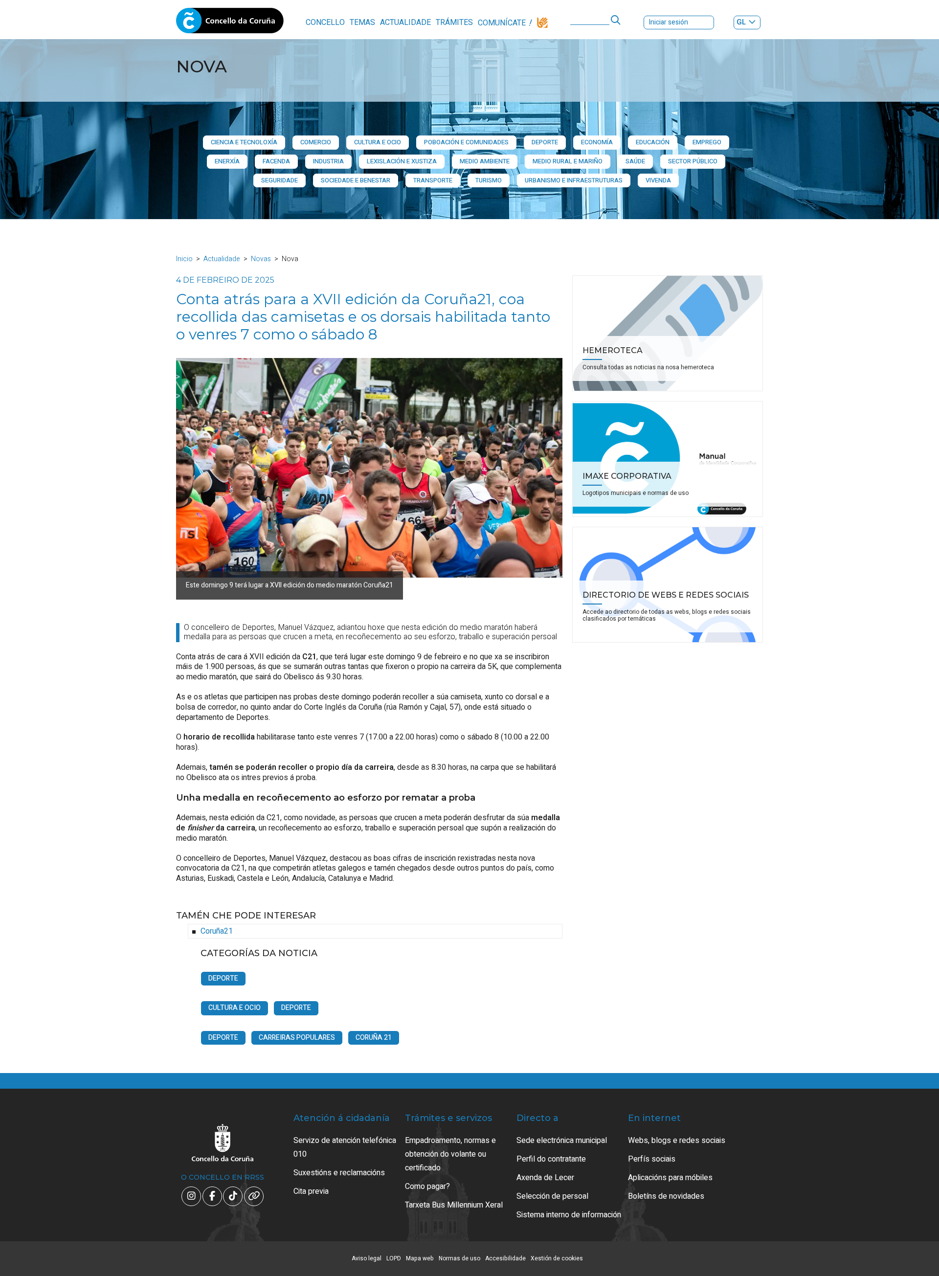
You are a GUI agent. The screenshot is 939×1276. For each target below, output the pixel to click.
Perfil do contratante (551, 1159)
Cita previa (311, 1191)
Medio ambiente (485, 161)
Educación (653, 142)
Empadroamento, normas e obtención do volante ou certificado (450, 1154)
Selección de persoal (552, 1196)
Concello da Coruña (230, 23)
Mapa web (420, 1258)
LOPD (393, 1258)
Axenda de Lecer (545, 1178)
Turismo (488, 180)
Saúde (635, 161)
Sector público (692, 161)
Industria (328, 161)
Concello (325, 22)
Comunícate (502, 23)
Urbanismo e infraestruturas (574, 180)
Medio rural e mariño (568, 161)
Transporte (432, 180)
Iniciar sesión (668, 22)
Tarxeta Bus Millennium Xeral (454, 1205)
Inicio (184, 259)
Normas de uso (459, 1258)
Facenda (276, 161)
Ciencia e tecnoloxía (244, 142)
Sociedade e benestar (355, 180)
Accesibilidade (505, 1258)
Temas (362, 22)
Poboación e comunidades (466, 142)
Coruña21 (217, 931)
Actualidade (405, 22)
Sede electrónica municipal (561, 1140)
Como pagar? (427, 1186)
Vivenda (658, 180)
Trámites (454, 22)
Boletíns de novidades (666, 1196)
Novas (261, 259)
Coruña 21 (374, 1037)
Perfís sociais (651, 1159)
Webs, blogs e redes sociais (676, 1140)
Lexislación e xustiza (402, 161)
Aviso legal (366, 1258)
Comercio (315, 142)
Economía (597, 142)
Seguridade (279, 180)
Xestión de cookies (557, 1258)
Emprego (707, 142)
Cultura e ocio (377, 142)
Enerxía (227, 161)
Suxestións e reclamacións (339, 1173)
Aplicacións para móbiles (670, 1178)
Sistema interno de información (568, 1215)
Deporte (545, 142)
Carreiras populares (297, 1037)
